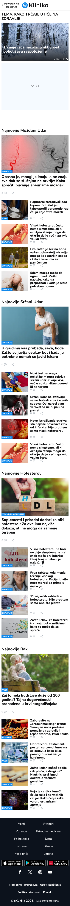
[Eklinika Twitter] (30, 872)
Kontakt (48, 892)
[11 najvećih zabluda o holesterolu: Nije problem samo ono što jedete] (14, 605)
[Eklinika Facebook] (20, 872)
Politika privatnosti (29, 892)
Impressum (31, 885)
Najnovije (24, 130)
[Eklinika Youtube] (50, 872)
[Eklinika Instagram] (40, 872)
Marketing (15, 885)
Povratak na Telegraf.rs (11, 5)
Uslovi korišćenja (50, 885)
